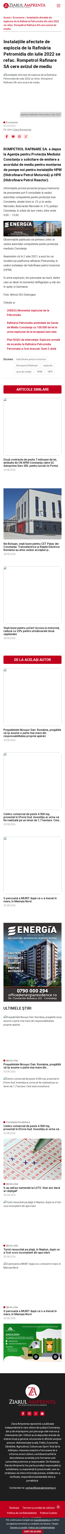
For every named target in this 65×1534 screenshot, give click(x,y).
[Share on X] (26, 136)
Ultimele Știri (17, 1008)
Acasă (7, 17)
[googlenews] (42, 1413)
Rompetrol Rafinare (27, 365)
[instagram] (29, 1413)
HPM (39, 371)
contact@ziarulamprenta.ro (40, 1487)
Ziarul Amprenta (22, 129)
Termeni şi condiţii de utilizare (38, 1507)
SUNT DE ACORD (32, 1531)
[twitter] (35, 1413)
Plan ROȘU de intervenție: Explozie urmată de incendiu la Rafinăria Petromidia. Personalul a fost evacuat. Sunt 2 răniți (33, 344)
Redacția (14, 1507)
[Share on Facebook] (6, 136)
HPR (50, 371)
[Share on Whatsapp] (19, 136)
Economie (18, 17)
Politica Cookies (48, 1513)
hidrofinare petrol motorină (31, 359)
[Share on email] (13, 136)
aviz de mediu (24, 371)
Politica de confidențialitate (22, 1513)
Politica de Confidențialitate (41, 1527)
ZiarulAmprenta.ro (42, 1520)
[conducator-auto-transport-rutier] (32, 1361)
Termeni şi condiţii (18, 1527)
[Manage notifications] (58, 1507)
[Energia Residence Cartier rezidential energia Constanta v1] (32, 1000)
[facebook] (23, 1413)
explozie (48, 365)
